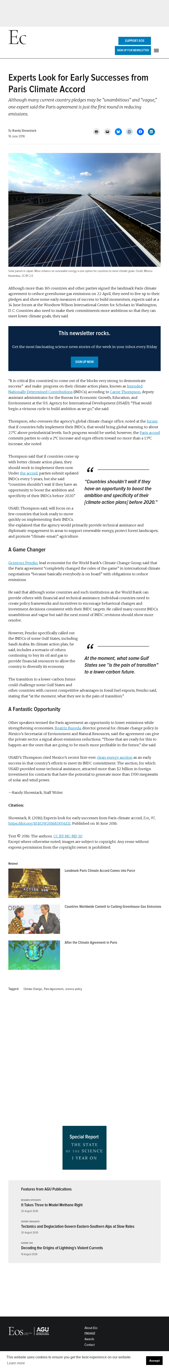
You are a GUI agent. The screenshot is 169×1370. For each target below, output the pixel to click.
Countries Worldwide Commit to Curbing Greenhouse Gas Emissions (113, 906)
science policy (73, 989)
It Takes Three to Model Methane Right (52, 1205)
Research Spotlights (31, 1200)
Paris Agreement (53, 989)
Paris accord (150, 432)
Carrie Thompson (125, 392)
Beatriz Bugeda (68, 728)
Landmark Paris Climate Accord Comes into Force (100, 870)
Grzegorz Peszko (23, 563)
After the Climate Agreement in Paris (91, 942)
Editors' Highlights (30, 1222)
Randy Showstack (24, 130)
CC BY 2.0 (27, 276)
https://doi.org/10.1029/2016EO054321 (39, 823)
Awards (89, 1339)
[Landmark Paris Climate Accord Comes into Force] (34, 884)
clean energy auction (114, 757)
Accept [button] (154, 1360)
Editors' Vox (27, 1243)
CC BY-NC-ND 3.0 (67, 836)
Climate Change (33, 989)
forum (152, 421)
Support (134, 41)
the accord (29, 473)
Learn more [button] (16, 1363)
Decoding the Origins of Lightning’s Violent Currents (62, 1248)
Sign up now (84, 362)
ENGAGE (89, 1333)
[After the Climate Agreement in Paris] (34, 956)
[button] (84, 348)
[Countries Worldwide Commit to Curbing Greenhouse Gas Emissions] (34, 920)
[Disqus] (84, 1060)
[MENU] (157, 50)
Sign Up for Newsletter (133, 50)
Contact (89, 1345)
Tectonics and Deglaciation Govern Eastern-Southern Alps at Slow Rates (77, 1226)
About (90, 1328)
